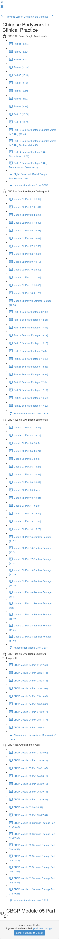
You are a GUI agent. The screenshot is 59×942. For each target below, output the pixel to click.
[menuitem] (2, 7)
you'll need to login (42, 928)
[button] (2, 3)
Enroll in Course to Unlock (29, 932)
